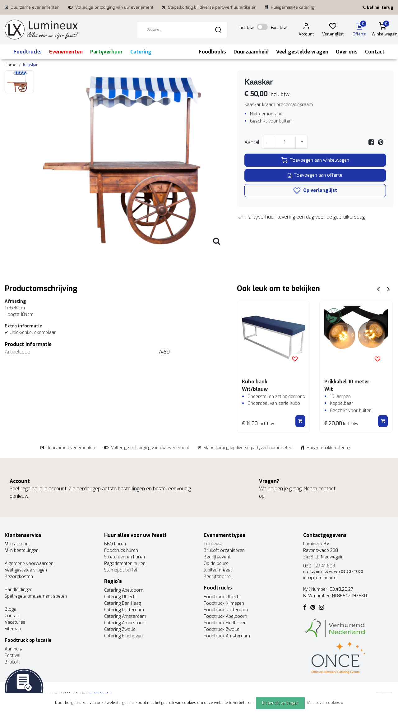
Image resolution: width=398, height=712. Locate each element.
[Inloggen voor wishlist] (294, 358)
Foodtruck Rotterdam (226, 610)
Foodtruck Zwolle (221, 629)
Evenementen (66, 52)
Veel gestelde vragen (302, 52)
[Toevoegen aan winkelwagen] (300, 421)
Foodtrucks (27, 52)
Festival (13, 656)
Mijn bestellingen (22, 550)
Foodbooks (212, 52)
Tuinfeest (213, 544)
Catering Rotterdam (124, 610)
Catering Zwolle (120, 629)
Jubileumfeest (218, 570)
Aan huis (13, 649)
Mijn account (17, 544)
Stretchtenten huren (124, 557)
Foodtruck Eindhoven (225, 623)
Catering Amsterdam (125, 616)
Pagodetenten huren (125, 563)
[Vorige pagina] (378, 288)
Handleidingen (19, 590)
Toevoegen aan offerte (318, 175)
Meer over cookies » (325, 702)
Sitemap (13, 629)
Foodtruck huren (121, 550)
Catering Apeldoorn (123, 590)
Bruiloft (12, 662)
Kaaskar (30, 64)
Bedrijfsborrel (218, 577)
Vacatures (15, 622)
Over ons (347, 52)
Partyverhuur (106, 52)
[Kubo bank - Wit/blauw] (273, 337)
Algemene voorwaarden (29, 563)
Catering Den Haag (122, 603)
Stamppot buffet (120, 570)
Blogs (10, 609)
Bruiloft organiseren (224, 550)
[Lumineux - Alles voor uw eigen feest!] (41, 30)
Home (10, 64)
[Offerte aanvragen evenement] (24, 687)
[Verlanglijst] (332, 27)
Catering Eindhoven (123, 636)
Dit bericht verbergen (280, 702)
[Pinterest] (380, 142)
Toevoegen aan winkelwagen (319, 160)
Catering (140, 52)
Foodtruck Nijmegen (224, 603)
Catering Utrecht (120, 597)
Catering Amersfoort (125, 623)
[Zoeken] (218, 30)
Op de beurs (216, 563)
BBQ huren (115, 544)
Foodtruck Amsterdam (227, 636)
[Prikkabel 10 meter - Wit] (356, 337)
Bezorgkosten (19, 577)
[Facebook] (371, 142)
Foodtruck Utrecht (222, 597)
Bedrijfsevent (217, 557)
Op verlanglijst (319, 190)
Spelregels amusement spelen (36, 596)
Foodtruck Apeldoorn (225, 616)
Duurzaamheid (251, 52)
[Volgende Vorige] (388, 288)
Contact (375, 52)
